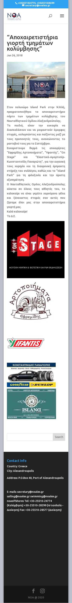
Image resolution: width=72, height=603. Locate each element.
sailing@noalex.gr (18, 496)
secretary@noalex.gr (30, 491)
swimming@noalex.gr (44, 496)
